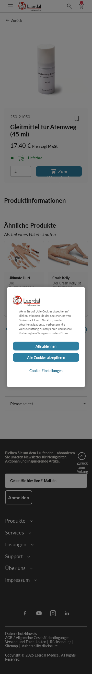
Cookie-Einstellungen (46, 370)
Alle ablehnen (46, 346)
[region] (46, 337)
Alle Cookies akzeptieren (46, 357)
